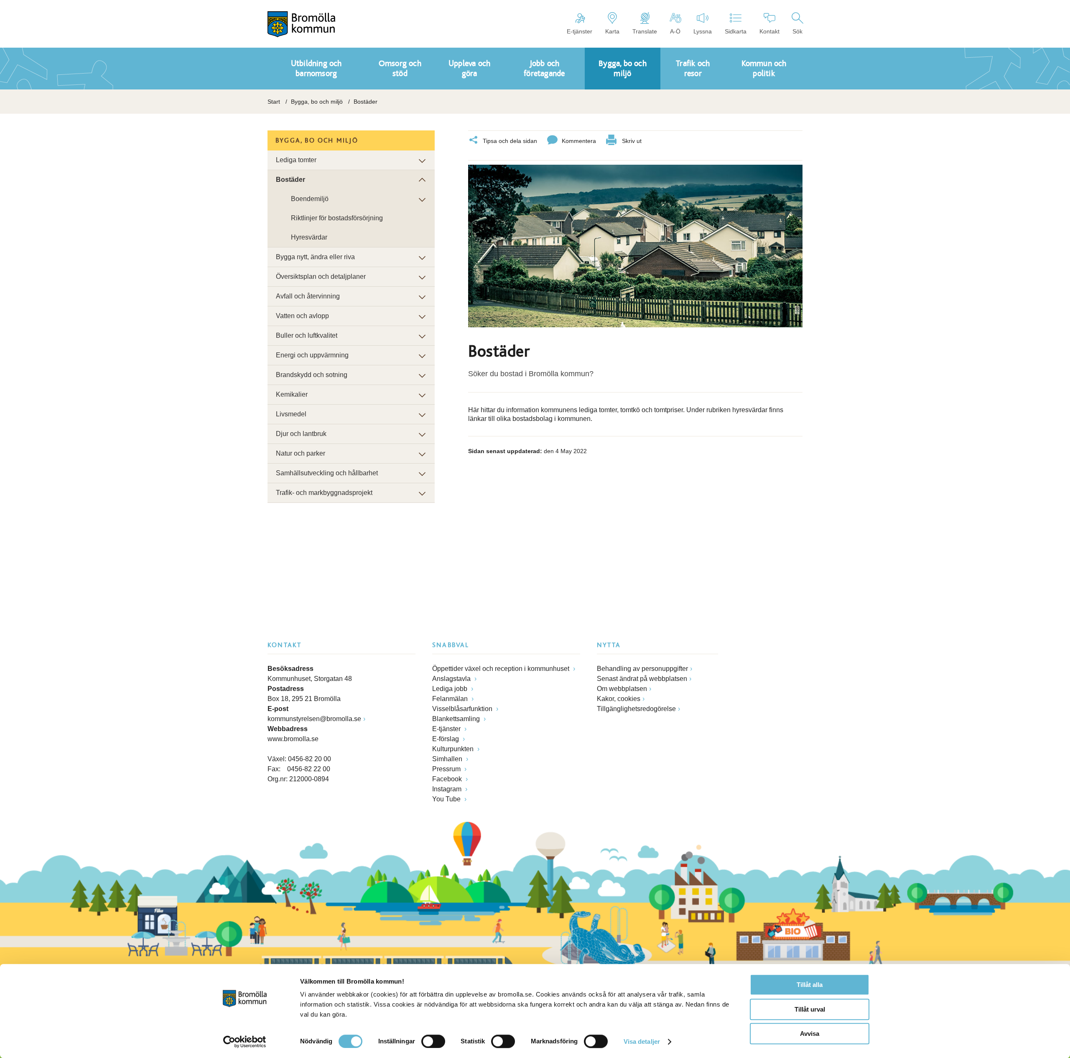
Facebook (448, 779)
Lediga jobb (450, 688)
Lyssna (702, 31)
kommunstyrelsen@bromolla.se (314, 718)
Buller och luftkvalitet (306, 335)
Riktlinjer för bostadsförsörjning (337, 218)
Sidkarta (735, 31)
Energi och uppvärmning (312, 355)
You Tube (447, 799)
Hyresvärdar (309, 237)
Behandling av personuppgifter (642, 668)
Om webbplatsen (622, 688)
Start (274, 101)
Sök (797, 31)
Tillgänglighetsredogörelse (636, 708)
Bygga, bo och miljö (317, 101)
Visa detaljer (642, 1041)
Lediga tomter (296, 159)
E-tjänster (579, 31)
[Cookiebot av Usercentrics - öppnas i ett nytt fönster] (244, 1041)
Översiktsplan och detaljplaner (321, 276)
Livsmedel (291, 414)
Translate (644, 31)
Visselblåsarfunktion (463, 708)
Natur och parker (300, 453)
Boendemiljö (310, 198)
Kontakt (769, 31)
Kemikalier (292, 394)
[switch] (433, 1041)
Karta (612, 31)
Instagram (447, 789)
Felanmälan (450, 698)
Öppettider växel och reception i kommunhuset (501, 668)
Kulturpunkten (453, 748)
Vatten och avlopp (302, 315)
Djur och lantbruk (301, 433)
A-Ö (675, 31)
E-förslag (446, 738)
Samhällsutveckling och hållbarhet (327, 473)
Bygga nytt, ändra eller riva (315, 256)
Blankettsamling (457, 718)
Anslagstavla (452, 678)
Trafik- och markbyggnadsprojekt (324, 492)
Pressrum (447, 768)
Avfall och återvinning (308, 296)
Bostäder (290, 179)
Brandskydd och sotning (311, 374)
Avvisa (809, 1033)
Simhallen (448, 758)
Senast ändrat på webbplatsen (642, 678)
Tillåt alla (810, 984)
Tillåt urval (810, 1009)
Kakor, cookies (618, 698)
